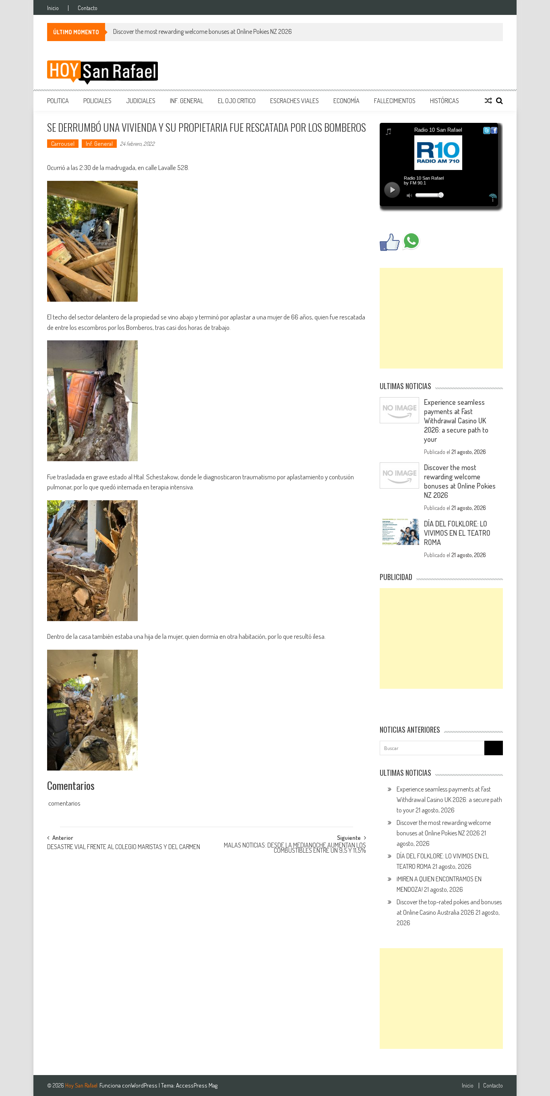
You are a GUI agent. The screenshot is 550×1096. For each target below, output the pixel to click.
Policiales (97, 101)
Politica (58, 101)
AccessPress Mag (196, 1085)
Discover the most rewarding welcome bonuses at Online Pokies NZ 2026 (202, 31)
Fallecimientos (395, 101)
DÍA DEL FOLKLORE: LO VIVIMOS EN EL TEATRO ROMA (457, 533)
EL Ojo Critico (237, 101)
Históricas (444, 101)
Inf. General (186, 101)
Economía (346, 101)
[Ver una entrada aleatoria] (488, 100)
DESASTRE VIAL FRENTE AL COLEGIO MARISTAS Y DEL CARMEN (123, 847)
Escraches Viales (294, 101)
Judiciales (140, 101)
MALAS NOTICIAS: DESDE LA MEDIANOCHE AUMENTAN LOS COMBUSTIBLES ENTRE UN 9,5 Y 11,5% (295, 848)
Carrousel (62, 143)
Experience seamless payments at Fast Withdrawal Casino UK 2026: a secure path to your (456, 420)
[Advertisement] (441, 318)
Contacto (87, 8)
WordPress (145, 1085)
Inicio (53, 8)
